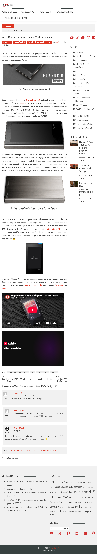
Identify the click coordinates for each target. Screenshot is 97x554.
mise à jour (78, 498)
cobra (70, 486)
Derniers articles (9, 12)
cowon (26, 372)
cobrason (78, 486)
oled (91, 498)
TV (80, 506)
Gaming (78, 71)
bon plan (87, 482)
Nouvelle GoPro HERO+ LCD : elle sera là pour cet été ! (16, 380)
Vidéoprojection (81, 120)
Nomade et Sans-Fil (64, 12)
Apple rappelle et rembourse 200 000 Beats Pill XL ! (52, 380)
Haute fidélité (80, 492)
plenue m (54, 372)
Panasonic (54, 501)
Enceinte (89, 486)
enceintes (53, 492)
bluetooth (81, 483)
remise (91, 502)
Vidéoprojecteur (86, 511)
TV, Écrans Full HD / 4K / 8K (15, 18)
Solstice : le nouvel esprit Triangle (85, 168)
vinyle (52, 514)
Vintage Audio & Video (84, 124)
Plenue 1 (22, 103)
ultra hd (63, 511)
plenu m (45, 372)
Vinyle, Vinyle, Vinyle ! (83, 128)
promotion (84, 502)
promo (77, 501)
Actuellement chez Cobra (85, 56)
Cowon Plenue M (33, 100)
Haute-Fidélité (45, 12)
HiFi (38, 372)
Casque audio (61, 486)
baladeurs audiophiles (33, 285)
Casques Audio (27, 12)
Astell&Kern (60, 285)
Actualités (16, 30)
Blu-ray (75, 483)
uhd (56, 511)
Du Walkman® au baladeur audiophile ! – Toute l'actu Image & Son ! (32, 450)
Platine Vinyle (69, 502)
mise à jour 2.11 (53, 229)
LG (74, 497)
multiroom (86, 497)
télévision (52, 511)
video (69, 512)
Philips (61, 502)
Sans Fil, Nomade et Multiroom (39, 42)
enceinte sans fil (62, 492)
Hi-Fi (32, 372)
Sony (4, 288)
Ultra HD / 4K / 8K (82, 116)
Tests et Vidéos (81, 105)
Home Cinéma (80, 79)
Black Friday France (48, 551)
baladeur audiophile (14, 372)
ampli (57, 482)
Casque (52, 487)
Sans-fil (62, 507)
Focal (70, 492)
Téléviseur (87, 506)
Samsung (54, 506)
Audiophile (68, 482)
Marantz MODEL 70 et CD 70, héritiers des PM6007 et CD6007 (86, 147)
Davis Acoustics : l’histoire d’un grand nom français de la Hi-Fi (86, 189)
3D (51, 482)
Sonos (70, 507)
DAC (84, 487)
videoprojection (75, 512)
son (66, 507)
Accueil (7, 30)
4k (53, 482)
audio (62, 482)
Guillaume (58, 42)
